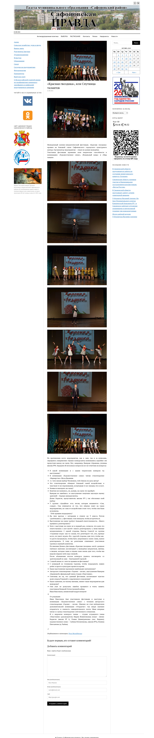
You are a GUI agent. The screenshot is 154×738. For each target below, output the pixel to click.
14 (114, 62)
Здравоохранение (21, 55)
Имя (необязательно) (53, 679)
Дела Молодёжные (75, 633)
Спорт (16, 64)
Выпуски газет (19, 77)
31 (126, 69)
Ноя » (134, 72)
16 (122, 62)
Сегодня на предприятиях (24, 67)
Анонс (16, 42)
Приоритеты (19, 73)
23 (122, 65)
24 (126, 65)
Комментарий (51, 655)
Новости (114, 36)
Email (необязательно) (54, 687)
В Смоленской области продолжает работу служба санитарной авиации (123, 192)
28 (114, 69)
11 (130, 58)
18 (130, 62)
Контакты (86, 36)
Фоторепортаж (20, 70)
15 (118, 62)
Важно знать (19, 48)
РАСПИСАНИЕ (75, 36)
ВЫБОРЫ (64, 36)
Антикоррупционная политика (47, 36)
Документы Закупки (22, 51)
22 (118, 65)
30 (122, 69)
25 (130, 65)
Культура (17, 58)
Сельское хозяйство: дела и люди (27, 45)
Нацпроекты (104, 36)
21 (114, 65)
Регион (94, 36)
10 (126, 58)
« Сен (118, 72)
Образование (19, 61)
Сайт (48, 694)
